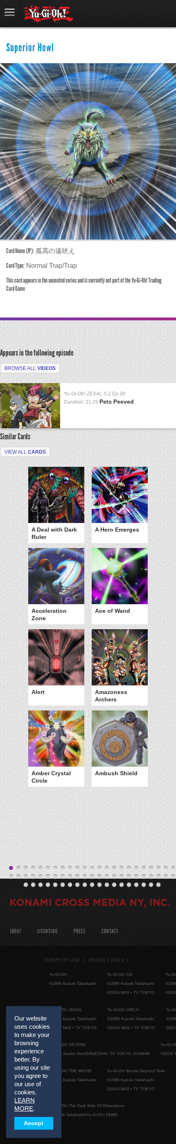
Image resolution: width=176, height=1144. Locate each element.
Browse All (30, 368)
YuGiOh (49, 14)
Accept (33, 1123)
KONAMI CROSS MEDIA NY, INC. (90, 903)
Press (80, 931)
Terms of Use (61, 960)
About (15, 931)
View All (25, 452)
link (10, 13)
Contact (110, 931)
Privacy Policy (108, 960)
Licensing (47, 931)
